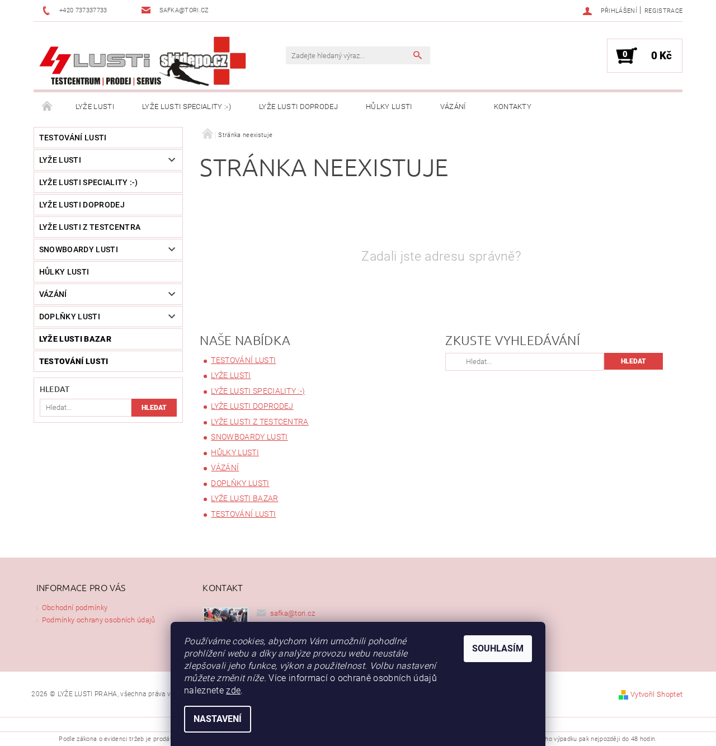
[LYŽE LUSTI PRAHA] (142, 61)
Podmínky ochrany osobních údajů (99, 620)
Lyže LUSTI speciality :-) (186, 106)
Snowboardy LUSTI (78, 249)
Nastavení (218, 719)
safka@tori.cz (292, 613)
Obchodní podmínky (74, 607)
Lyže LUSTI (95, 106)
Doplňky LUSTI (69, 316)
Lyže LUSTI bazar (75, 338)
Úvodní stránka (48, 106)
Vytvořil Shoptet (656, 694)
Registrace (663, 11)
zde (233, 690)
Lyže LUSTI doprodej (298, 106)
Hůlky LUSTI (389, 106)
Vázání (453, 106)
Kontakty (513, 106)
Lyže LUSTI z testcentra (89, 227)
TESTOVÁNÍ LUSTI (73, 137)
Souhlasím (498, 648)
